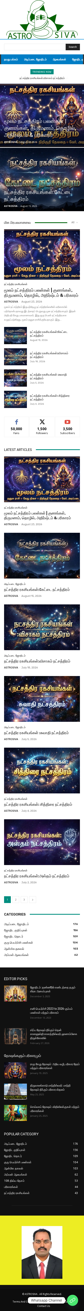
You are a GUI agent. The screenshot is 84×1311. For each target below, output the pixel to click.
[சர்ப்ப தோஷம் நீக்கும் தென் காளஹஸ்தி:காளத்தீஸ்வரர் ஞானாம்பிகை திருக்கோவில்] (15, 1036)
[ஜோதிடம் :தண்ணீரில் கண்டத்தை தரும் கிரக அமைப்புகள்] (15, 994)
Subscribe (67, 419)
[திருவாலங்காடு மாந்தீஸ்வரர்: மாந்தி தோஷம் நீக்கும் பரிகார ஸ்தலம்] (15, 1092)
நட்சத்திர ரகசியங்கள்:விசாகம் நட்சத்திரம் (37, 661)
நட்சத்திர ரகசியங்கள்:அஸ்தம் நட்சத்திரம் (36, 876)
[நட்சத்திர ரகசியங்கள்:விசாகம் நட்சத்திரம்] (15, 357)
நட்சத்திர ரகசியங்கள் (15, 114)
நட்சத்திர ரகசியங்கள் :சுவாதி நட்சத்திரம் (42, 78)
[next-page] (32, 899)
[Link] (72, 1300)
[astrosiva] (42, 19)
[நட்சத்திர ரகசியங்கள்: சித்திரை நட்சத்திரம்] (15, 399)
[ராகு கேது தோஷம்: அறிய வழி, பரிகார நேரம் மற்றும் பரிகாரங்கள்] (15, 1070)
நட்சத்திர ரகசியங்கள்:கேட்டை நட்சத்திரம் (37, 589)
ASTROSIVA (11, 301)
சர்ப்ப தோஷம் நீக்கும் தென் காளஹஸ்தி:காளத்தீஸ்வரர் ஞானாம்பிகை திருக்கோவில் (53, 1034)
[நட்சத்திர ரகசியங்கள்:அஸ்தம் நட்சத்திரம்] (42, 842)
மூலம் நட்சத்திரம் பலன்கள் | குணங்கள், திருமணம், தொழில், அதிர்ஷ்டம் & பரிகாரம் (41, 293)
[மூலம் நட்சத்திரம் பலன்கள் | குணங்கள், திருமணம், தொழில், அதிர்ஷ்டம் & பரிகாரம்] (42, 115)
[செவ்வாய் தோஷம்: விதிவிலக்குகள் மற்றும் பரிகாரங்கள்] (15, 1113)
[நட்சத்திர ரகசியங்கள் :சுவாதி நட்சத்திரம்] (15, 378)
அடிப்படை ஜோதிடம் (14, 186)
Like (16, 419)
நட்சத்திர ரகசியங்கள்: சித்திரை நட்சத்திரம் (38, 804)
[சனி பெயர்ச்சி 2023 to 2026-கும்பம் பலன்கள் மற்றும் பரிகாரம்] (15, 1015)
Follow (42, 419)
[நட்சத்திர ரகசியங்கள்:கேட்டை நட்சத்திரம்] (42, 179)
